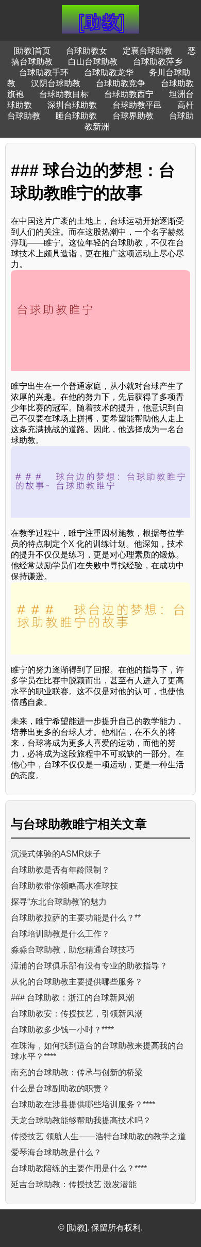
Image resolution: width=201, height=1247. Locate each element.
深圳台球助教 (72, 105)
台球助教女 (86, 50)
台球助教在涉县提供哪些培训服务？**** (83, 1104)
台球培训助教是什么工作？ (60, 933)
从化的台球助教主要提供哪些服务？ (77, 981)
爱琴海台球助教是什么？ (56, 1152)
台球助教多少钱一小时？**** (62, 1029)
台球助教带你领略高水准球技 (64, 885)
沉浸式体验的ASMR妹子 (56, 853)
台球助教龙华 (108, 72)
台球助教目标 (64, 94)
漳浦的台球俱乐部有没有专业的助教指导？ (89, 965)
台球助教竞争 (120, 83)
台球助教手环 (44, 72)
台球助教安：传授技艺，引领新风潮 (77, 1013)
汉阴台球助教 (55, 83)
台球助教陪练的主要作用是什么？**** (79, 1168)
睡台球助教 (76, 115)
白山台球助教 (93, 61)
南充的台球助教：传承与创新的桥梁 (77, 1072)
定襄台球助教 (147, 50)
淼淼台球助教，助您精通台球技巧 (73, 949)
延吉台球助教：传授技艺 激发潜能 (74, 1184)
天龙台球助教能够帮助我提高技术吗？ (81, 1120)
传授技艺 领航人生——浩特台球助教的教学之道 (98, 1136)
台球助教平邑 (137, 105)
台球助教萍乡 (157, 61)
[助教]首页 (32, 50)
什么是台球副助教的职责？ (60, 1088)
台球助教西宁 (129, 94)
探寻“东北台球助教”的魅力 (59, 901)
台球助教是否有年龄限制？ (60, 869)
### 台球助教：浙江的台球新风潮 (72, 997)
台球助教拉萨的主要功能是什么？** (76, 917)
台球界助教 (133, 115)
